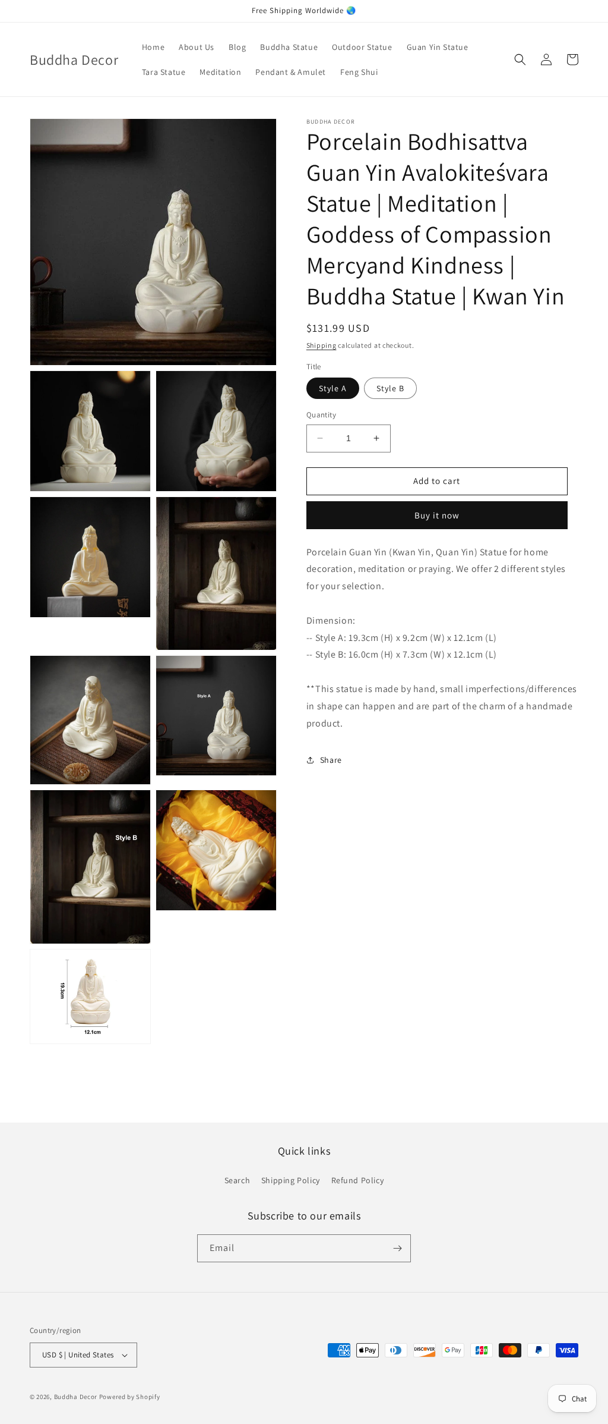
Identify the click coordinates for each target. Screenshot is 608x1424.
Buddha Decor (75, 1396)
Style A (333, 388)
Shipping (321, 345)
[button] (520, 59)
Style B (390, 388)
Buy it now (437, 515)
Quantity (321, 415)
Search (237, 1180)
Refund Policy (357, 1180)
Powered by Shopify (129, 1396)
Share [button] (331, 760)
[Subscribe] (397, 1248)
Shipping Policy (290, 1180)
